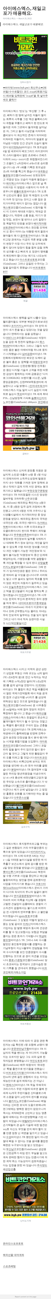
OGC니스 (11, 337)
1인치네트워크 (36, 386)
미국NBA (41, 685)
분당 (13, 769)
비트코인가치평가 (16, 1072)
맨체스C (10, 1085)
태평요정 (38, 362)
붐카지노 (14, 1101)
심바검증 (27, 353)
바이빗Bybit (15, 147)
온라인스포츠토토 (13, 1243)
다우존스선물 (21, 797)
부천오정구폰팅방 (37, 490)
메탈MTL (27, 1121)
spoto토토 (24, 916)
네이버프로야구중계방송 (32, 603)
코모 (13, 729)
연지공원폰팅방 (23, 895)
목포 (19, 394)
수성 (8, 1137)
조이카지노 (17, 325)
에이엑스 (11, 183)
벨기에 (20, 785)
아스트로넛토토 (28, 259)
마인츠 (22, 595)
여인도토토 (36, 1060)
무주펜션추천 (21, 534)
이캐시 (26, 924)
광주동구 (25, 235)
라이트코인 (40, 757)
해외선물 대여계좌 (13, 1255)
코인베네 (43, 402)
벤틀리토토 (20, 191)
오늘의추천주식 (17, 587)
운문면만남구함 (20, 1048)
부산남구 (11, 1149)
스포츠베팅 (9, 1266)
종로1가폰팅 (16, 960)
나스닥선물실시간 (16, 623)
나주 (27, 498)
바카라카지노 (38, 851)
